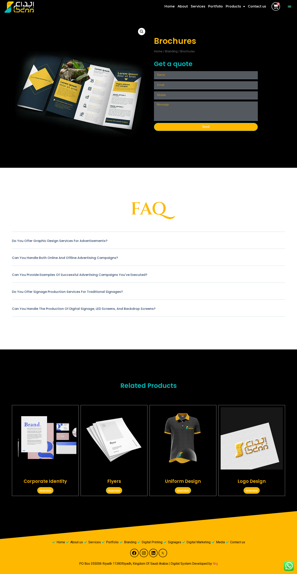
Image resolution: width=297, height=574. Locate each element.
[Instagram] (144, 553)
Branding (171, 51)
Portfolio (215, 6)
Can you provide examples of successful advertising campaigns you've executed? (79, 274)
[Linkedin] (153, 553)
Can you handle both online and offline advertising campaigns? (65, 257)
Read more (45, 490)
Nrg (215, 564)
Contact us (257, 6)
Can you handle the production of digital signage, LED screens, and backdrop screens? (84, 308)
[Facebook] (134, 553)
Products (233, 6)
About (183, 6)
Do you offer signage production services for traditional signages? (67, 291)
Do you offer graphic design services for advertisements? (59, 240)
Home (169, 6)
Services (198, 6)
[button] (141, 31)
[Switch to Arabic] (289, 6)
